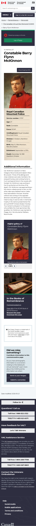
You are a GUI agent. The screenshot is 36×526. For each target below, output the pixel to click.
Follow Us (20, 403)
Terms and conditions (14, 511)
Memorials (24, 20)
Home (3, 20)
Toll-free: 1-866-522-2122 (18, 413)
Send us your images (18, 375)
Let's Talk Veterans (18, 430)
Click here (21, 335)
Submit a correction (18, 380)
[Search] (33, 8)
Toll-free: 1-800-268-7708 (18, 460)
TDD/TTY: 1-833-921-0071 (18, 418)
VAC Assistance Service (11, 441)
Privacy (8, 514)
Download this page (14, 315)
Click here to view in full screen (17, 262)
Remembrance (13, 20)
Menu (6, 15)
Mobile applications (13, 507)
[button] (6, 265)
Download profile (24, 70)
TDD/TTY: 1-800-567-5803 (18, 465)
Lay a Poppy (18, 40)
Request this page (14, 313)
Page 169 (10, 308)
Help (4, 501)
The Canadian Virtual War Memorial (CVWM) (18, 24)
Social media (10, 504)
